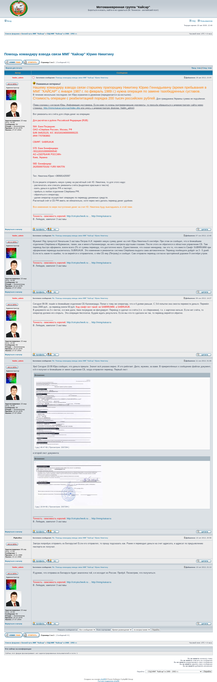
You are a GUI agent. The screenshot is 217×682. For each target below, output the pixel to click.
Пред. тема (196, 68)
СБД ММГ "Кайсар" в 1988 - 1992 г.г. (62, 34)
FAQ (193, 21)
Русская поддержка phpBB (108, 681)
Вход (9, 21)
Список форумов (12, 34)
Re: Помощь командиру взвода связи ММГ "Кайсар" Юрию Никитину (80, 236)
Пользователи (206, 21)
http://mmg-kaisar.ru (101, 216)
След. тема (207, 68)
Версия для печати (14, 68)
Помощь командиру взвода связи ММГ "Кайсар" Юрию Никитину (59, 54)
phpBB (103, 679)
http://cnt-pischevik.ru (77, 216)
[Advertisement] (108, 45)
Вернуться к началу (13, 229)
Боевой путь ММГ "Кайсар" (33, 34)
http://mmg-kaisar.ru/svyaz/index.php (62, 108)
